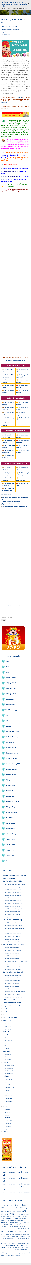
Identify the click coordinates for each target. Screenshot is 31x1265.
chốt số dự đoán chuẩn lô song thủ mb (13, 930)
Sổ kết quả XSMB (10, 683)
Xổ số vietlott (9, 699)
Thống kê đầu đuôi (11, 769)
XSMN (7, 667)
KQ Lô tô (6, 1107)
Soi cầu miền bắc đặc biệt (12, 881)
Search (3, 620)
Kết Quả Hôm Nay (10, 1018)
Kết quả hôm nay (10, 677)
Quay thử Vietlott (11, 855)
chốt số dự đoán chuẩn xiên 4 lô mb (13, 941)
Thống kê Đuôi (10, 796)
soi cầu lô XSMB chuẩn (10, 1252)
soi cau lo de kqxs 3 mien (11, 1234)
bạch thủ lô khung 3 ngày (6, 1205)
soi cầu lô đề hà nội (20, 1252)
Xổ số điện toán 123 (11, 737)
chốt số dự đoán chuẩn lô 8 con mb (16, 1193)
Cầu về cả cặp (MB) (11, 758)
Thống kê (8, 726)
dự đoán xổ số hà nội (9, 1220)
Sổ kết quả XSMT (10, 694)
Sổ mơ (7, 861)
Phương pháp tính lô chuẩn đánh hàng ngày (14, 1226)
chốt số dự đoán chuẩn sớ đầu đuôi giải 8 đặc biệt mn (17, 988)
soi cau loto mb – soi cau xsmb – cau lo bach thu (14, 4)
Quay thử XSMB (10, 839)
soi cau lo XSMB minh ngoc (21, 1243)
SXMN (5, 1012)
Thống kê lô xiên (10, 780)
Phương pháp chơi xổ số (12, 1003)
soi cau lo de (6, 1228)
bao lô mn (19, 97)
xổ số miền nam (14, 101)
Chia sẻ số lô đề (9, 1000)
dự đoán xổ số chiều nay (11, 1218)
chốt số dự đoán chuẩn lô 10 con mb (15, 1173)
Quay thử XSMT (10, 850)
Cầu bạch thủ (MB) (11, 747)
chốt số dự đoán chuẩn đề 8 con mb (13, 897)
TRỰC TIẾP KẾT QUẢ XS (12, 1006)
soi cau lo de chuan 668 (14, 1228)
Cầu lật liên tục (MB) (11, 753)
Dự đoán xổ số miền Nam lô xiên (11, 504)
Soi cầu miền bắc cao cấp (12, 920)
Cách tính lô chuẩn (11, 1208)
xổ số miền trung (17, 1255)
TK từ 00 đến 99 (10, 818)
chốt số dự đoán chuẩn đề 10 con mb (15, 1179)
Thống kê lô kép (10, 785)
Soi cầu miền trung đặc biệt (13, 945)
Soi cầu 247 (17, 1247)
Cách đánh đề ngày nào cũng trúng (15, 1211)
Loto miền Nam (10, 828)
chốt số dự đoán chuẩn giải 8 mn (11, 501)
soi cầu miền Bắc (14, 1253)
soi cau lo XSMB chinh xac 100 (11, 1241)
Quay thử (6, 1118)
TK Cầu (5, 1062)
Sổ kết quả (7, 1021)
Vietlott (6, 1032)
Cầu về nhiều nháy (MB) (12, 764)
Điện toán (6, 1051)
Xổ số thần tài (9, 742)
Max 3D (7, 715)
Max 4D (7, 721)
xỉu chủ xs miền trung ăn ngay (15, 360)
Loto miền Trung (10, 834)
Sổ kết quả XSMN (10, 688)
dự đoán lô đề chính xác (18, 1216)
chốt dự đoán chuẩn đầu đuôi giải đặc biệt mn (14, 506)
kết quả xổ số (15, 1224)
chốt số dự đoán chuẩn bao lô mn (12, 977)
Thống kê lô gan (10, 774)
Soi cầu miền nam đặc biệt (13, 29)
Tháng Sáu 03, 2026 (12, 26)
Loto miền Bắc (10, 823)
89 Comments (6, 34)
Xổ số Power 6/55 (11, 710)
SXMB (5, 1009)
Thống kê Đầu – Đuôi (12, 801)
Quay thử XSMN (10, 844)
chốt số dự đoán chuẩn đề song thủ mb (13, 908)
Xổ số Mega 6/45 (10, 704)
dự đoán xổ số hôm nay (20, 1220)
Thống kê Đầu (9, 791)
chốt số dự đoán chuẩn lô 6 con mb (16, 1184)
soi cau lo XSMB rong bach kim (11, 1245)
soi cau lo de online (21, 1234)
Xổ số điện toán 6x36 (12, 731)
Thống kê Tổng (10, 807)
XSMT (7, 672)
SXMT (5, 1015)
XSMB (7, 661)
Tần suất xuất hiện (11, 812)
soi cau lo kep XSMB (16, 1236)
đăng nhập (9, 605)
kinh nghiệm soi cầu (22, 1222)
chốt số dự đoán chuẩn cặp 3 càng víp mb (14, 886)
